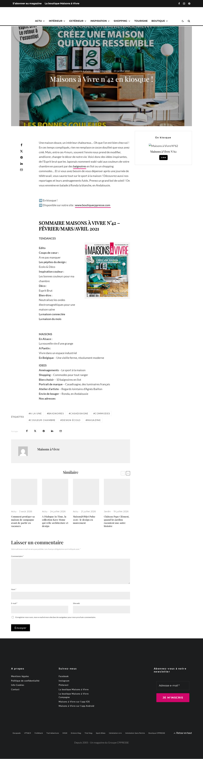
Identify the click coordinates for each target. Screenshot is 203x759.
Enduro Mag (76, 733)
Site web (76, 603)
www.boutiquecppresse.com (93, 205)
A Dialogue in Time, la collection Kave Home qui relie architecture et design (55, 521)
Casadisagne (79, 413)
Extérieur (76, 20)
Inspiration (98, 20)
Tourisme (141, 20)
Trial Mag (88, 733)
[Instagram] (184, 3)
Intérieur (55, 20)
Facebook (64, 676)
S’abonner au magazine (27, 3)
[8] (117, 492)
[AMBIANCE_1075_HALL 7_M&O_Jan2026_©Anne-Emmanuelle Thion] (86, 492)
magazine (94, 420)
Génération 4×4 (115, 733)
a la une (36, 413)
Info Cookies (17, 685)
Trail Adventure (52, 733)
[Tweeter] (21, 151)
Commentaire (17, 556)
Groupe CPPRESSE (118, 742)
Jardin (107, 511)
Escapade (17, 733)
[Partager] (21, 145)
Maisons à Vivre (82, 71)
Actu (38, 20)
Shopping (120, 20)
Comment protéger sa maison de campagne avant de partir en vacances (23, 521)
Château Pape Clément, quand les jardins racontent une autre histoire (116, 521)
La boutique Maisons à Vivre (62, 3)
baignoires (79, 166)
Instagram (64, 680)
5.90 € (163, 157)
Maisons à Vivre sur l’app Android (76, 706)
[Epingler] (21, 157)
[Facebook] (179, 3)
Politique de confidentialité (25, 680)
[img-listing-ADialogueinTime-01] (55, 492)
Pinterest (64, 685)
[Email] (21, 169)
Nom (13, 589)
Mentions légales (20, 676)
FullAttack (39, 733)
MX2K (64, 733)
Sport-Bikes (100, 733)
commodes (102, 413)
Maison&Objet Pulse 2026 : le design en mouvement (84, 519)
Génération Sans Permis (135, 733)
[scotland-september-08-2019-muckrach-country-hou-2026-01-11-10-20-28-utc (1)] (24, 492)
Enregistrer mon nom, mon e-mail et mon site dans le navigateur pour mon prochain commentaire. (55, 617)
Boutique (158, 20)
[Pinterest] (189, 3)
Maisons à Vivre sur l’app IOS (74, 701)
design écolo (71, 420)
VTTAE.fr (27, 733)
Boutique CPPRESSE (156, 733)
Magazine (105, 71)
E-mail (14, 603)
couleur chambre (42, 420)
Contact (15, 689)
